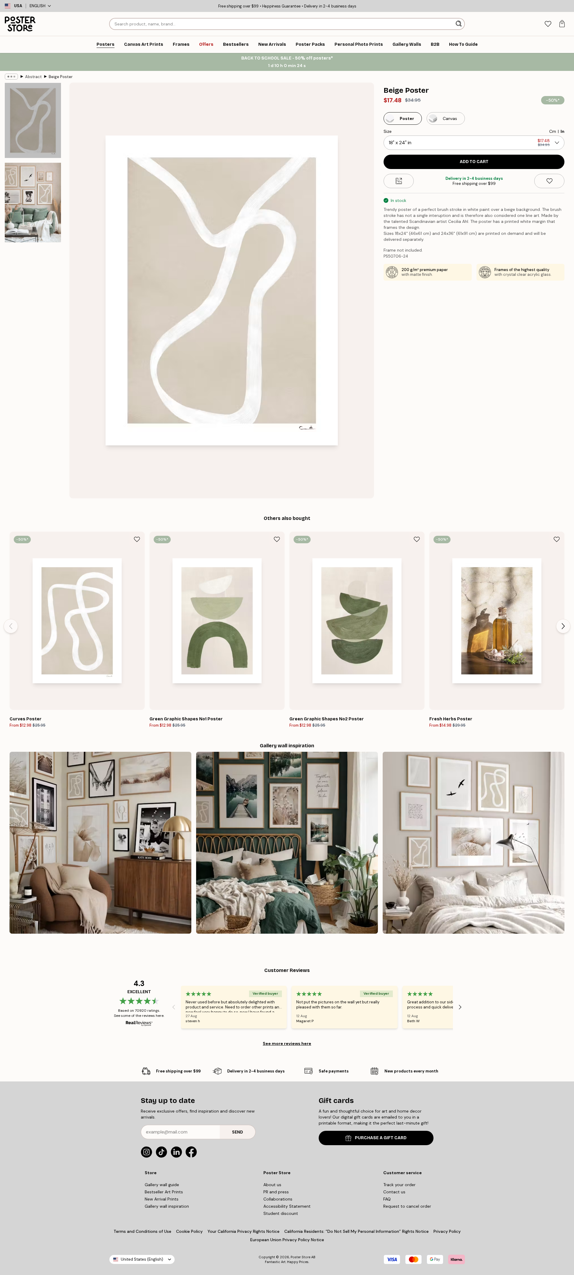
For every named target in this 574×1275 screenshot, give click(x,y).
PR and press (276, 1192)
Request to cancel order (407, 1206)
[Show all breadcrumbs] (11, 77)
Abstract (33, 76)
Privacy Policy (447, 1231)
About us (272, 1184)
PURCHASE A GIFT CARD (381, 1137)
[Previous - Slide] (11, 626)
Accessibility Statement (287, 1206)
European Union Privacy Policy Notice (287, 1239)
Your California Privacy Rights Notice (243, 1231)
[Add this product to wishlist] (549, 181)
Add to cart (474, 161)
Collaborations (277, 1199)
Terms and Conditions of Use (142, 1231)
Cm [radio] (552, 131)
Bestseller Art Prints (164, 1192)
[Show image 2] (33, 202)
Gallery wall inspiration (167, 1206)
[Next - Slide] (563, 626)
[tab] (548, 24)
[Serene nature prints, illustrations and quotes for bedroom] (287, 843)
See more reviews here (287, 1043)
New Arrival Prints (161, 1199)
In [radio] (562, 131)
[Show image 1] (33, 120)
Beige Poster (61, 76)
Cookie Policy (189, 1231)
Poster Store (300, 1257)
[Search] (459, 24)
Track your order (399, 1184)
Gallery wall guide (162, 1184)
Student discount (280, 1213)
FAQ (387, 1199)
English (37, 5)
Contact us (394, 1192)
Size (388, 131)
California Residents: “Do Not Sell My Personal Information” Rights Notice (356, 1231)
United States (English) (142, 1259)
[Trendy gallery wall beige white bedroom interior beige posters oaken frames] (473, 843)
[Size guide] (399, 181)
